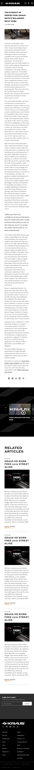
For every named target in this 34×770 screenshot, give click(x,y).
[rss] (18, 727)
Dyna (4, 742)
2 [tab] (5, 410)
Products (5, 752)
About (19, 732)
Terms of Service (6, 767)
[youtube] (10, 727)
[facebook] (3, 727)
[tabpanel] (20, 412)
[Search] (25, 4)
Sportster (5, 738)
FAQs (18, 745)
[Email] (12, 378)
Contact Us (21, 738)
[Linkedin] (19, 378)
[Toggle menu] (2, 3)
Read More (10, 526)
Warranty (20, 752)
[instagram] (7, 727)
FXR (3, 745)
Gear (4, 755)
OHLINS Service (22, 742)
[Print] (16, 378)
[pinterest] (14, 727)
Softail (4, 735)
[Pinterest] (23, 378)
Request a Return (23, 748)
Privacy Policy (16, 767)
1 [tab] (5, 407)
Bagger (4, 732)
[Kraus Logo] (17, 723)
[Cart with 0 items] (31, 4)
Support (20, 758)
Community (20, 735)
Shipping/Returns (23, 755)
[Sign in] (28, 4)
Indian (4, 748)
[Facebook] (9, 378)
